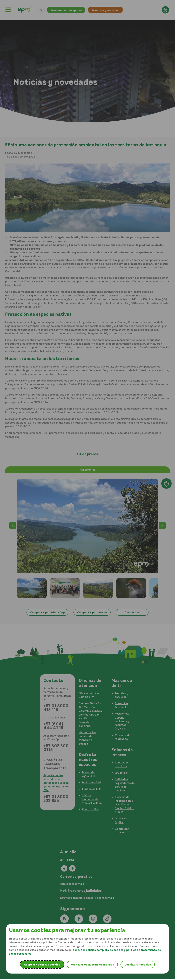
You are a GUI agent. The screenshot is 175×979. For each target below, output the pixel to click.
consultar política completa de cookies (98, 949)
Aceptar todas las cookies (42, 964)
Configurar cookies (137, 964)
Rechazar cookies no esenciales (92, 964)
